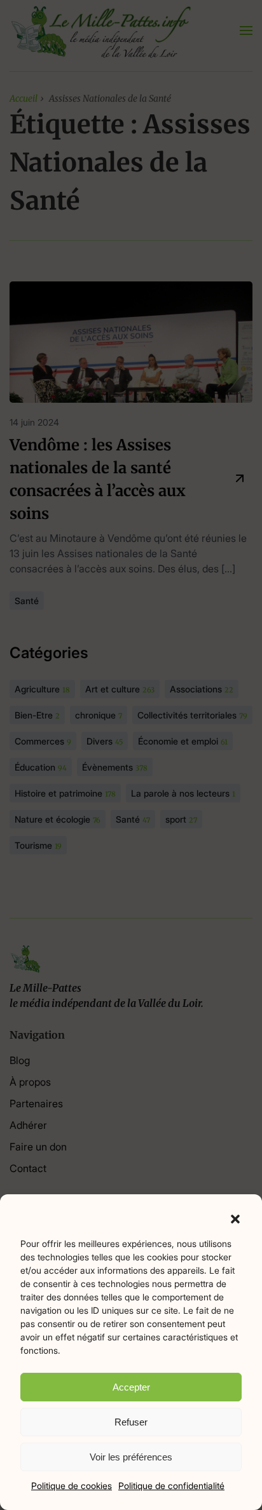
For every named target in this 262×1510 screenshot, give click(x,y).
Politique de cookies (71, 1485)
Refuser (131, 1422)
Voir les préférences (131, 1457)
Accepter (131, 1387)
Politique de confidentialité (171, 1485)
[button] (235, 1217)
